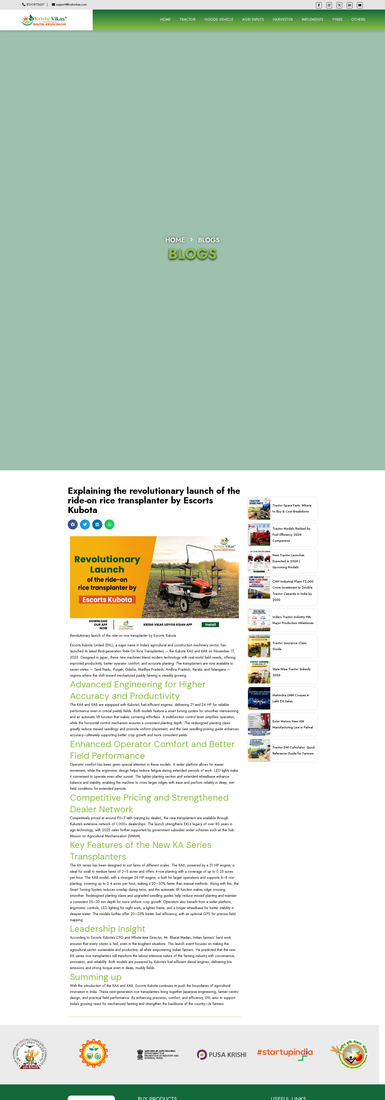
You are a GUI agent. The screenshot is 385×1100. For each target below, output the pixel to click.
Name (87, 531)
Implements (95, 517)
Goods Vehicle (98, 522)
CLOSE (302, 499)
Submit (93, 597)
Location (90, 574)
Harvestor (94, 512)
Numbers (90, 553)
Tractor (92, 506)
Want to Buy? (94, 501)
